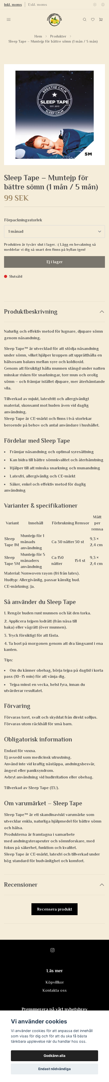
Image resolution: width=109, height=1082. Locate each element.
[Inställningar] (95, 5)
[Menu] (8, 19)
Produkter (58, 36)
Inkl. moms (13, 5)
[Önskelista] (93, 19)
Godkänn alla (54, 1056)
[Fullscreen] (54, 114)
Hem (38, 36)
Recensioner (21, 884)
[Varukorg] (101, 19)
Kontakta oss (54, 990)
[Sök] (85, 19)
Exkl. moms (37, 5)
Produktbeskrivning (31, 311)
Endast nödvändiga (54, 1069)
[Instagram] (52, 950)
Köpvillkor (54, 982)
